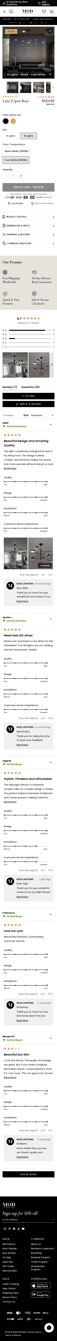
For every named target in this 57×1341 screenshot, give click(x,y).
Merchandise (10, 1270)
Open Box (8, 1261)
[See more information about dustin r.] (50, 619)
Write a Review (36, 404)
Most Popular (10, 1248)
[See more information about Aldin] (50, 425)
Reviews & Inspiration (42, 1248)
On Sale (7, 1257)
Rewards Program (40, 1257)
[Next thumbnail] (52, 87)
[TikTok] (18, 1228)
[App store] (42, 1285)
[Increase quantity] (21, 176)
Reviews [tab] (10, 387)
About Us (36, 1244)
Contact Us (9, 1301)
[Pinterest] (9, 1228)
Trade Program (39, 1261)
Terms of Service (13, 1335)
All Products (9, 1244)
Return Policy (10, 1297)
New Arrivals (9, 1253)
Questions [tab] (30, 387)
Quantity (8, 169)
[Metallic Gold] (13, 121)
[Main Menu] (4, 12)
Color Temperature (14, 144)
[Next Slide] (51, 365)
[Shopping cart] (51, 12)
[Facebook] (14, 1228)
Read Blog (36, 1253)
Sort (26, 415)
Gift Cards (8, 1266)
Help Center (9, 1288)
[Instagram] (5, 1228)
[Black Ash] (6, 121)
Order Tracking (11, 1284)
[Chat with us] (49, 1327)
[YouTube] (23, 1228)
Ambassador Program (38, 1268)
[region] (28, 365)
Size (5, 129)
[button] (28, 53)
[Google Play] (42, 1294)
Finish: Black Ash (12, 115)
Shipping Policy (11, 1292)
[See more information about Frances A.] (50, 915)
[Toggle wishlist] (50, 31)
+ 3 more (45, 565)
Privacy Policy (34, 1332)
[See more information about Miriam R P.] (50, 1038)
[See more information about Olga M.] (50, 763)
